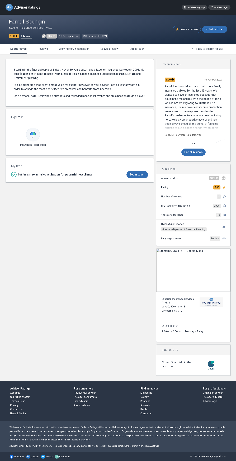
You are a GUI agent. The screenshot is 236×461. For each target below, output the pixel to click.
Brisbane (145, 401)
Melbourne (146, 392)
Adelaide (145, 405)
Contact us (16, 409)
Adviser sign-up (196, 7)
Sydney (144, 397)
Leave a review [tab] (109, 48)
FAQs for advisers (213, 397)
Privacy (14, 405)
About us (15, 392)
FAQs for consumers (85, 397)
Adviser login (221, 7)
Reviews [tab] (43, 48)
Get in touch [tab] (137, 48)
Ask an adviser (82, 405)
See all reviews (193, 152)
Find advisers (81, 401)
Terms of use (17, 401)
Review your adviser (85, 392)
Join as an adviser (213, 392)
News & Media (18, 413)
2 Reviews (26, 36)
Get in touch (216, 29)
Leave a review (188, 29)
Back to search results (209, 48)
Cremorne (146, 413)
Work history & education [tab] (74, 48)
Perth (143, 409)
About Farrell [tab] (18, 48)
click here (85, 440)
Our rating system (20, 397)
